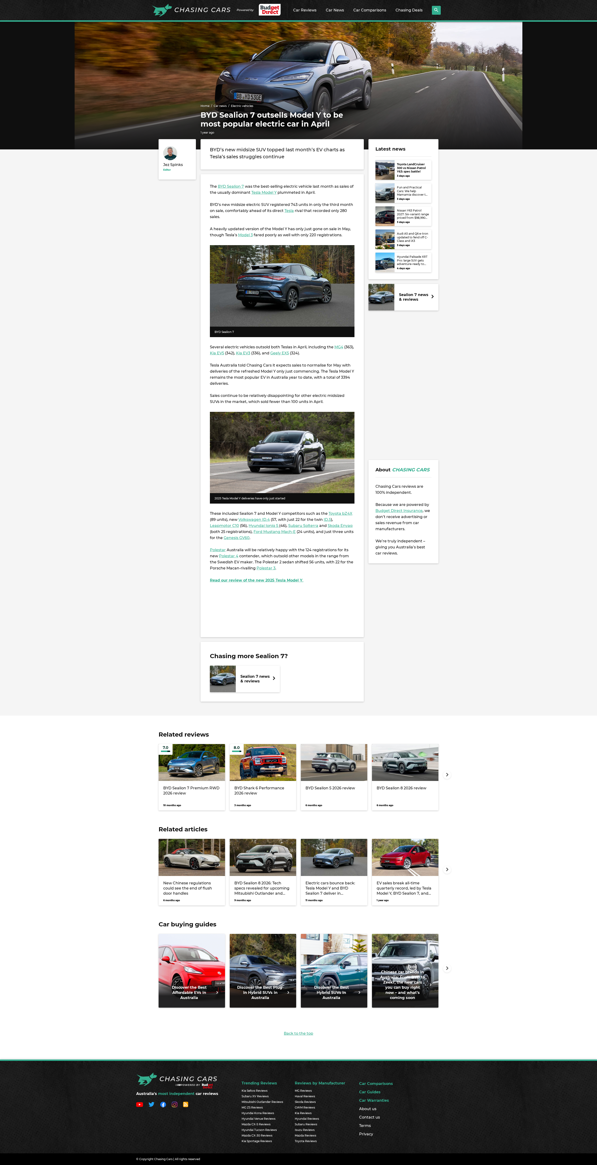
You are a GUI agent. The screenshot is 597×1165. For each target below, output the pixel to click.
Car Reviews (304, 10)
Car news (220, 106)
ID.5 (327, 519)
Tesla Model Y (264, 192)
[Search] (436, 10)
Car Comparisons (369, 10)
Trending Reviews (259, 1083)
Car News (335, 10)
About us (367, 1109)
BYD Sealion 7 (231, 186)
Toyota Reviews (306, 1141)
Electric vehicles (242, 106)
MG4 (338, 347)
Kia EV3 (243, 353)
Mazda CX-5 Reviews (256, 1124)
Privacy (366, 1134)
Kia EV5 (217, 353)
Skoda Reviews (305, 1102)
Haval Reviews (305, 1096)
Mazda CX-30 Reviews (257, 1135)
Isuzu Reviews (305, 1130)
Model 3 (245, 235)
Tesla (289, 210)
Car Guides (370, 1092)
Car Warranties (374, 1100)
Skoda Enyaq (340, 525)
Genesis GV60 (237, 538)
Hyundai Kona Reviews (258, 1113)
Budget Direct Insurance (399, 510)
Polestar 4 (228, 556)
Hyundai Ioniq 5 (264, 525)
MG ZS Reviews (252, 1107)
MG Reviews (303, 1090)
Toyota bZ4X (340, 513)
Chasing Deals (409, 10)
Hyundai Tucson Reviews (259, 1130)
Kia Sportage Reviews (257, 1141)
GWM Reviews (305, 1107)
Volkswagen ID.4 (254, 519)
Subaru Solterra (303, 525)
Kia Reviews (303, 1113)
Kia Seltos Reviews (254, 1090)
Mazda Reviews (305, 1135)
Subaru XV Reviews (255, 1096)
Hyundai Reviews (307, 1118)
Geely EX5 (279, 353)
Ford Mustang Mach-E (274, 532)
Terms (365, 1125)
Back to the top (298, 1033)
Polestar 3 (266, 568)
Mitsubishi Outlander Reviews (262, 1102)
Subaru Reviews (306, 1124)
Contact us (369, 1117)
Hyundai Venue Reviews (258, 1118)
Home (205, 106)
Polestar (218, 550)
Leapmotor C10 (224, 525)
